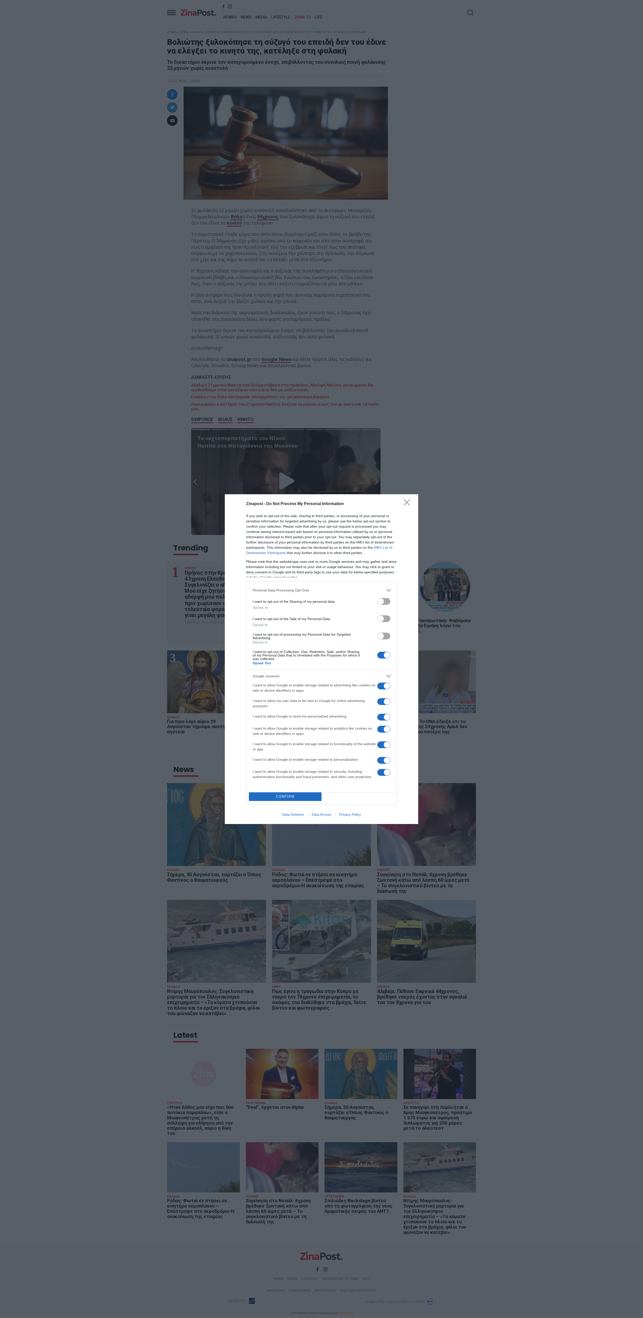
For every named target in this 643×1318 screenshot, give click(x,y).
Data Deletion (293, 814)
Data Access (321, 814)
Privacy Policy (350, 814)
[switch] (383, 601)
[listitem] (321, 590)
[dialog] (321, 659)
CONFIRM (285, 796)
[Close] (408, 504)
